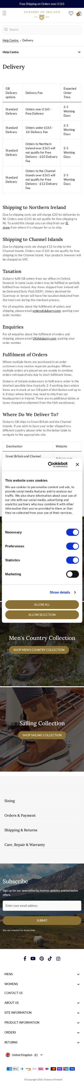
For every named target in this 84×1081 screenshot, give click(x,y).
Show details (60, 592)
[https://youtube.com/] (33, 958)
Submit (42, 920)
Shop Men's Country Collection (39, 650)
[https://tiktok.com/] (50, 958)
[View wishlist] (71, 13)
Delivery (27, 40)
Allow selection (42, 614)
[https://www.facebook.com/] (25, 958)
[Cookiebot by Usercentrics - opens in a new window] (50, 464)
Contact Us (13, 993)
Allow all (42, 604)
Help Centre (10, 40)
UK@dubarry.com (44, 338)
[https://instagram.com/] (58, 958)
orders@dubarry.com (47, 311)
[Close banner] (77, 464)
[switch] (72, 546)
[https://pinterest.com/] (41, 958)
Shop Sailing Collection (42, 735)
